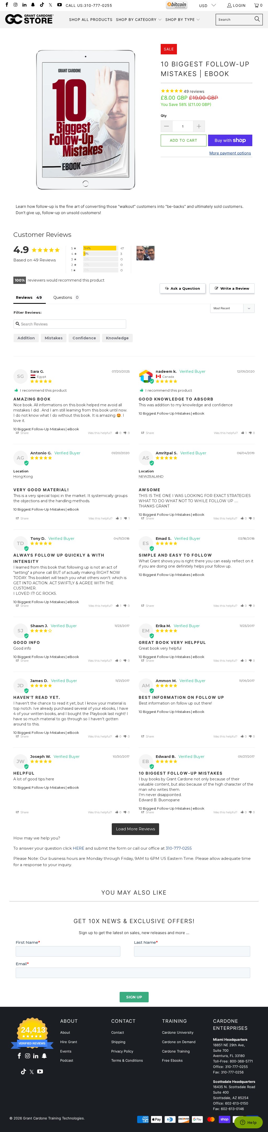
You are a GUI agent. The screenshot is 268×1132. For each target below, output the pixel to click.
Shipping (118, 1042)
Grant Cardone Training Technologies (53, 1118)
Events (65, 1051)
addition (26, 338)
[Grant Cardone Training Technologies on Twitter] (50, 5)
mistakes (54, 338)
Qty (164, 115)
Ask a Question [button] (185, 288)
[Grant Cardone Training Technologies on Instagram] (15, 5)
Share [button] (24, 433)
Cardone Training (176, 1051)
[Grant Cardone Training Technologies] (29, 19)
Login (239, 5)
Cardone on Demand (179, 1042)
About (65, 1032)
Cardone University (177, 1032)
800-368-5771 (241, 1061)
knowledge (117, 338)
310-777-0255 (179, 848)
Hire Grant (68, 1042)
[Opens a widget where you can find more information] (248, 1122)
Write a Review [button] (234, 288)
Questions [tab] (62, 297)
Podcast (66, 1060)
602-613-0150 (236, 1103)
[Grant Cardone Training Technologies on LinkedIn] (24, 5)
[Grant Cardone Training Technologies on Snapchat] (33, 5)
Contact (117, 1032)
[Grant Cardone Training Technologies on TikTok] (41, 5)
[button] (139, 20)
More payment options (230, 153)
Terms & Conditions (127, 1060)
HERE (78, 848)
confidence (84, 338)
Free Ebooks (172, 1060)
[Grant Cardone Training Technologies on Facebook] (6, 5)
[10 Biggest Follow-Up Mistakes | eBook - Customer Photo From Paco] (145, 253)
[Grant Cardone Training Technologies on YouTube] (59, 5)
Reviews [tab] (24, 297)
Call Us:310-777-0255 (89, 5)
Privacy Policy (122, 1051)
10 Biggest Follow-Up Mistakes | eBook (46, 429)
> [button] (135, 829)
